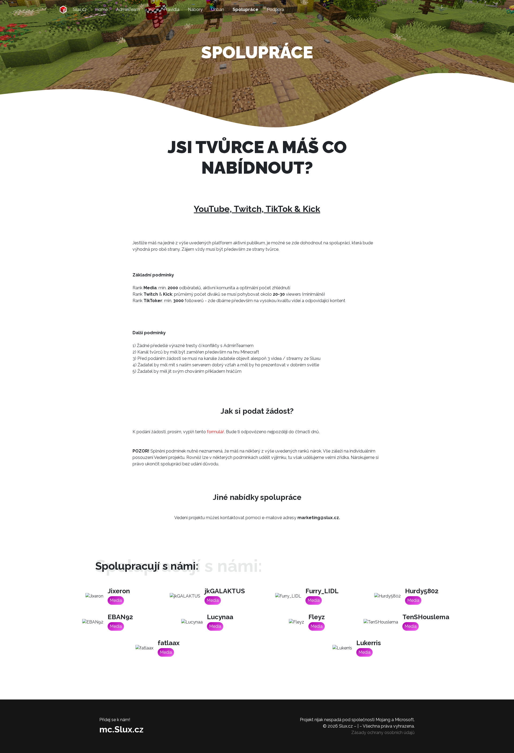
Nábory (195, 9)
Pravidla (171, 9)
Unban (217, 9)
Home (101, 9)
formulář (215, 431)
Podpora (275, 9)
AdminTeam (128, 9)
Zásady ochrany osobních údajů (383, 732)
